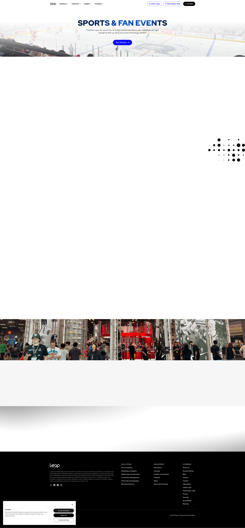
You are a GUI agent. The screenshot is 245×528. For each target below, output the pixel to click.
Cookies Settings (64, 520)
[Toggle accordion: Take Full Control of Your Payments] (193, 300)
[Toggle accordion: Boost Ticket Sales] (193, 275)
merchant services (154, 299)
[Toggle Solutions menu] (68, 3)
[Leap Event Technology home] (53, 4)
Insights (87, 4)
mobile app (176, 199)
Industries (75, 4)
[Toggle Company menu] (103, 3)
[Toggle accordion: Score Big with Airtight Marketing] (193, 178)
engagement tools (167, 224)
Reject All (64, 515)
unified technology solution (157, 378)
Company (98, 4)
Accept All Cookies (63, 510)
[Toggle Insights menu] (91, 3)
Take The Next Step (122, 443)
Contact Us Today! (61, 131)
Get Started (121, 42)
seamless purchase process (118, 277)
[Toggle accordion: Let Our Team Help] (193, 250)
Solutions (63, 4)
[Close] (72, 505)
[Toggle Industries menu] (80, 3)
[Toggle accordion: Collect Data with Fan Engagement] (193, 225)
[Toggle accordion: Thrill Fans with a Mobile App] (193, 200)
